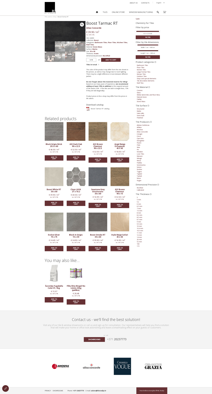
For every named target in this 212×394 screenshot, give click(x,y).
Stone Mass (97, 47)
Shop (54, 17)
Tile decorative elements (145, 81)
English (158, 3)
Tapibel (139, 174)
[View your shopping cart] (166, 12)
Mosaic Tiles (141, 74)
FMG (138, 145)
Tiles (105, 12)
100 (138, 244)
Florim (139, 143)
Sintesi (139, 167)
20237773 (116, 339)
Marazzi (139, 156)
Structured (140, 109)
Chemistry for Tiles (145, 23)
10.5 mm (140, 231)
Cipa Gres (140, 138)
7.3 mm (139, 211)
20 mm (139, 239)
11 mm (139, 233)
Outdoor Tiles (142, 76)
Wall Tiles (90, 45)
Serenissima (141, 165)
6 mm (139, 204)
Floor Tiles (112, 42)
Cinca (139, 136)
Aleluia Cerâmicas (143, 125)
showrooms (94, 339)
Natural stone (142, 97)
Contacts (145, 3)
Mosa (139, 160)
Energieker (140, 141)
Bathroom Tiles (101, 42)
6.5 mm (139, 206)
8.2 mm (139, 215)
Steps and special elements (146, 78)
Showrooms (58, 391)
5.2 (138, 202)
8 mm (139, 213)
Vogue (139, 180)
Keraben (140, 152)
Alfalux (139, 127)
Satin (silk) (140, 113)
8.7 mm (139, 219)
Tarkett (139, 176)
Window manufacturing (141, 12)
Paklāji (139, 99)
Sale (138, 18)
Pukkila (139, 163)
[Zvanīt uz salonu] (5, 388)
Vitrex (139, 178)
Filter (147, 37)
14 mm (139, 237)
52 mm (139, 242)
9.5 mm (139, 224)
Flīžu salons (48, 17)
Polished (140, 118)
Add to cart (111, 60)
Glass (139, 93)
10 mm (139, 226)
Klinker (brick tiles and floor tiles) (148, 95)
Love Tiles (140, 154)
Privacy (48, 391)
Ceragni (139, 134)
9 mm (96, 53)
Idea (138, 147)
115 (138, 246)
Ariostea (140, 129)
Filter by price (142, 27)
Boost (96, 40)
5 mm (139, 200)
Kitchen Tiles (122, 42)
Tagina (139, 172)
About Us (134, 3)
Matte (94, 49)
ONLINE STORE (118, 12)
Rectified (106, 56)
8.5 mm (139, 217)
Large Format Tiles (143, 72)
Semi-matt (140, 115)
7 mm (139, 208)
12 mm (139, 235)
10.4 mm (140, 228)
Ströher (139, 169)
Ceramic (140, 90)
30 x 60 (92, 51)
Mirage (139, 158)
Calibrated (140, 190)
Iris (138, 149)
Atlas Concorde (93, 28)
